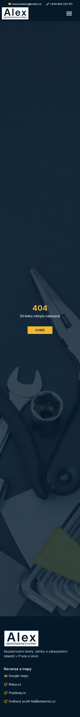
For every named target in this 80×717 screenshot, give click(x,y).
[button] (69, 13)
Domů (40, 330)
